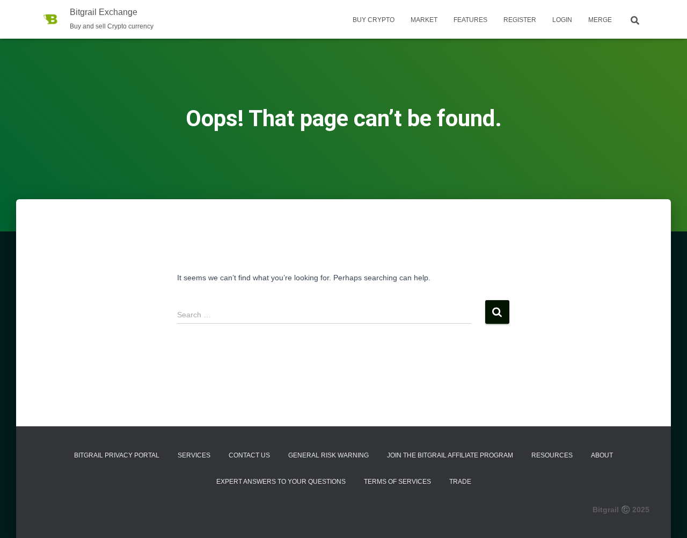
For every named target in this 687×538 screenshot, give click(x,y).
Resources (552, 455)
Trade (460, 481)
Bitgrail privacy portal (116, 455)
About (602, 455)
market (424, 20)
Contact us (249, 455)
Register (519, 20)
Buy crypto (373, 20)
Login (562, 20)
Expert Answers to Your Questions (281, 481)
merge (600, 20)
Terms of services (397, 481)
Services (194, 455)
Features (470, 20)
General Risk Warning (328, 455)
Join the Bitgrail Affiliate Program (450, 455)
